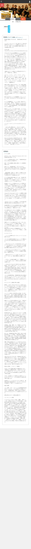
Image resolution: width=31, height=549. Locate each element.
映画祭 (7, 19)
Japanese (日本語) (9, 29)
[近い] (2, 5)
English (5, 26)
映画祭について (13, 37)
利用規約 (6, 151)
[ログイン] (29, 1)
